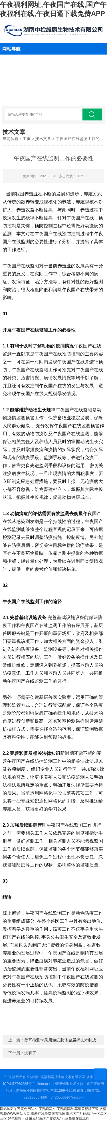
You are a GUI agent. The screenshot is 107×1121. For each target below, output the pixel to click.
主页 (27, 138)
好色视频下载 (18, 1118)
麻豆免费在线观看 (75, 1118)
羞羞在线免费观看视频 (48, 1114)
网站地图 (7, 1109)
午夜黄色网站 (24, 1109)
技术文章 (43, 138)
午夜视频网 (43, 1109)
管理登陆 (62, 1084)
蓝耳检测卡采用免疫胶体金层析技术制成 (60, 1040)
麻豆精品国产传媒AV (45, 1118)
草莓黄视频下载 (86, 1109)
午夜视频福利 (63, 1109)
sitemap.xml (45, 1084)
